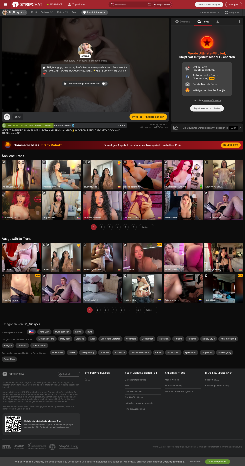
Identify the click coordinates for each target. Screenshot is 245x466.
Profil (34, 12)
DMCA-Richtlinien (133, 391)
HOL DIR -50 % (230, 145)
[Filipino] (31, 331)
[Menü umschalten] (5, 4)
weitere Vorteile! (212, 100)
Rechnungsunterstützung (217, 385)
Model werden (172, 380)
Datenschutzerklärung (135, 380)
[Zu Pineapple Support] (52, 447)
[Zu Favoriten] (7, 117)
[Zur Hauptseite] (27, 4)
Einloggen (233, 4)
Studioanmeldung (173, 385)
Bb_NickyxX (32, 324)
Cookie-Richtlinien (134, 397)
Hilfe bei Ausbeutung (135, 409)
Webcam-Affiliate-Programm (179, 391)
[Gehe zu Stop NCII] (68, 447)
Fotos (62, 12)
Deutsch (66, 374)
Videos (47, 12)
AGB (127, 385)
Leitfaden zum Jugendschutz (139, 403)
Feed (74, 12)
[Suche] (149, 4)
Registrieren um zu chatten (207, 108)
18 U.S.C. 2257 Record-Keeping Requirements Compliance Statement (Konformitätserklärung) (197, 447)
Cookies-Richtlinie (173, 461)
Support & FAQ (212, 380)
